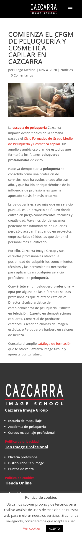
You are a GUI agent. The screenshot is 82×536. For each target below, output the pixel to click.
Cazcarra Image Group (26, 410)
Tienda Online (18, 483)
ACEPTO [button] (54, 528)
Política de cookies (19, 478)
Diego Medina (25, 70)
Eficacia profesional (23, 457)
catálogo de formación (55, 343)
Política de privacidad (22, 441)
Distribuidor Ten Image (26, 463)
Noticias (67, 70)
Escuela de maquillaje (25, 421)
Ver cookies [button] (32, 528)
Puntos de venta (21, 469)
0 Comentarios (22, 75)
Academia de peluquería (27, 426)
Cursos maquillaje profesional (31, 432)
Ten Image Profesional (26, 446)
